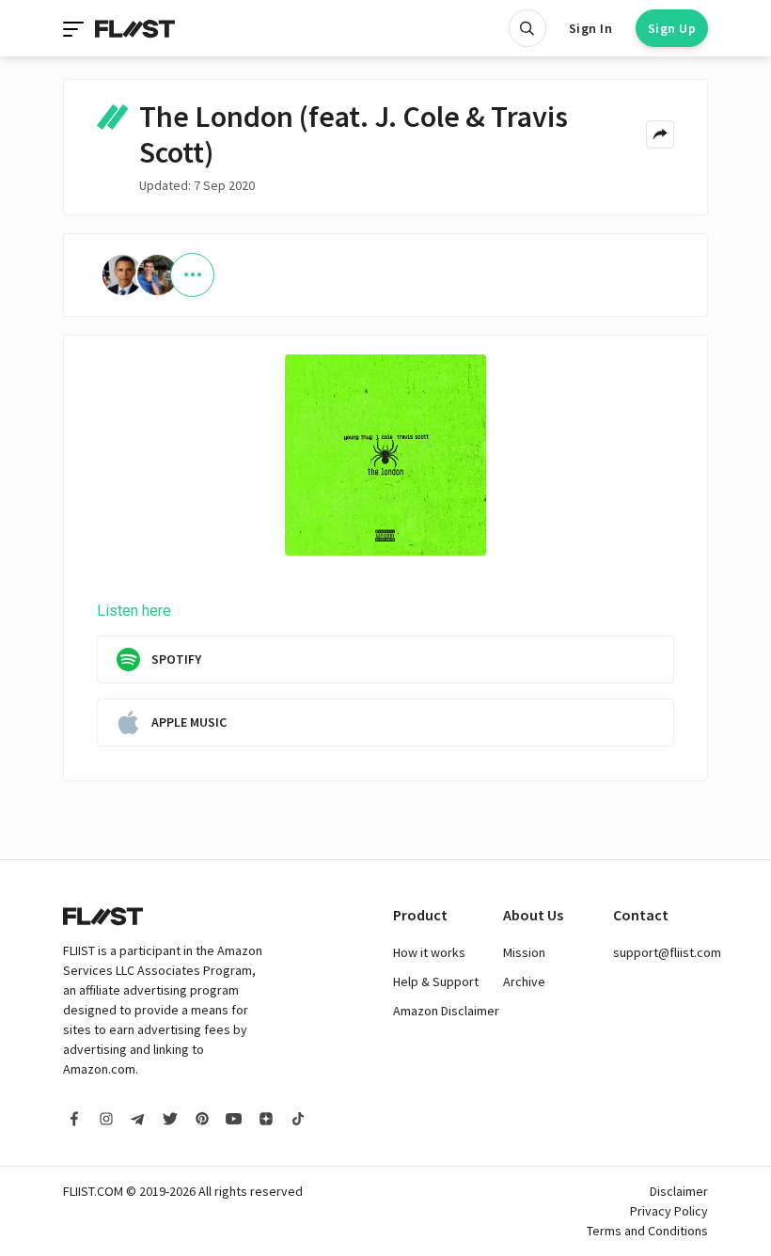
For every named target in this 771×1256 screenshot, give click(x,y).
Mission (524, 952)
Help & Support (436, 981)
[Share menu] (660, 134)
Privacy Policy (669, 1210)
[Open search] (527, 28)
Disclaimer (679, 1191)
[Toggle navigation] (75, 28)
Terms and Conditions (647, 1230)
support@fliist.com (667, 952)
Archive (524, 981)
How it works (429, 952)
